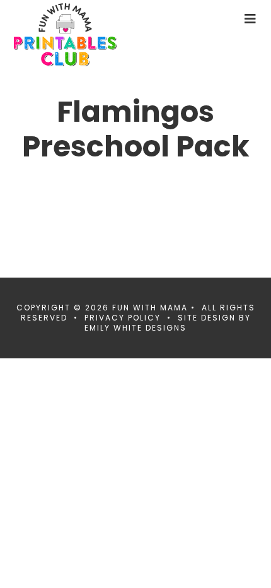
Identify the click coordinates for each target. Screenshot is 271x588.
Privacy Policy (122, 317)
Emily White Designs (135, 327)
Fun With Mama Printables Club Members (86, 34)
